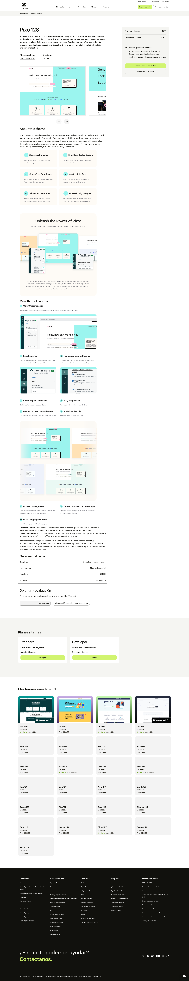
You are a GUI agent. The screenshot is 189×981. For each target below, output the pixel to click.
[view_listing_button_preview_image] (53, 91)
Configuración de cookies (65, 976)
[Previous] (59, 121)
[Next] (66, 121)
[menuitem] (165, 2)
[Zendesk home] (25, 5)
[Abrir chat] (184, 976)
